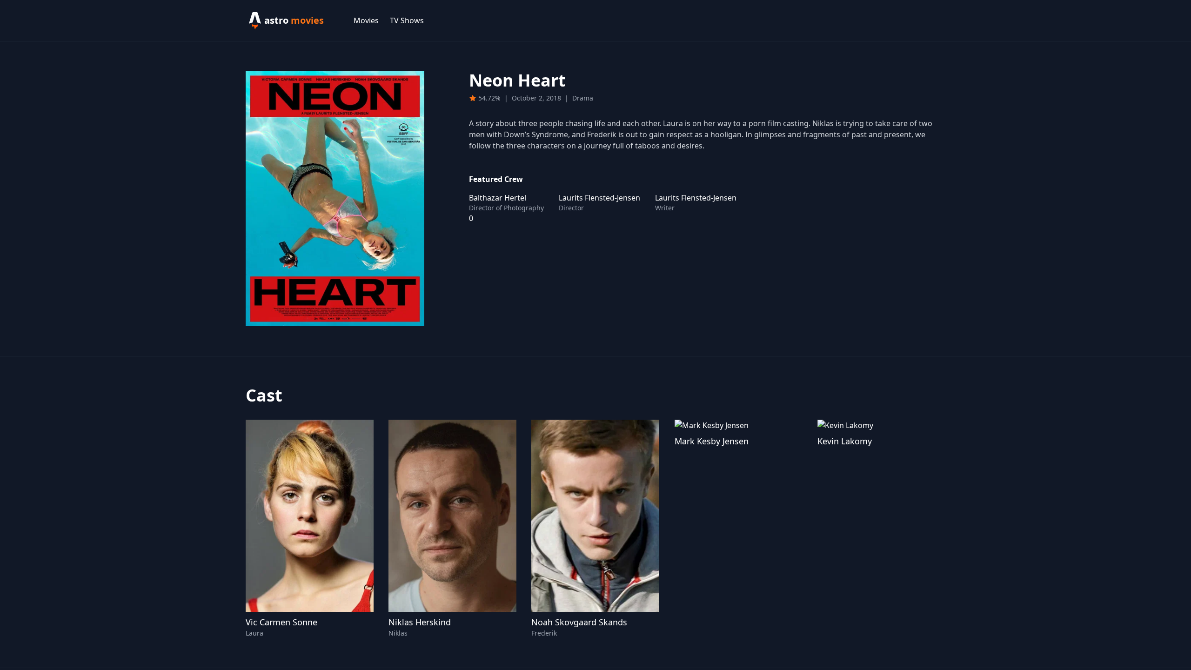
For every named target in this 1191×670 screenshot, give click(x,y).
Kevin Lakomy (844, 441)
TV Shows (407, 20)
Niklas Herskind (419, 622)
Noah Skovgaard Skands (579, 622)
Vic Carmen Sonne (281, 622)
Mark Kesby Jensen (712, 441)
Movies (366, 20)
